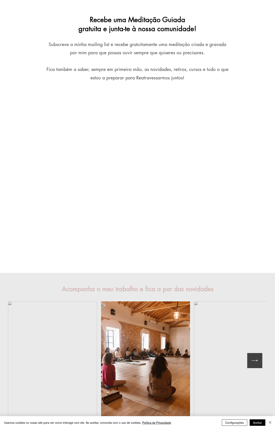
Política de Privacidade (156, 423)
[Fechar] (270, 422)
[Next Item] (254, 360)
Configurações (234, 423)
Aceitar (257, 423)
